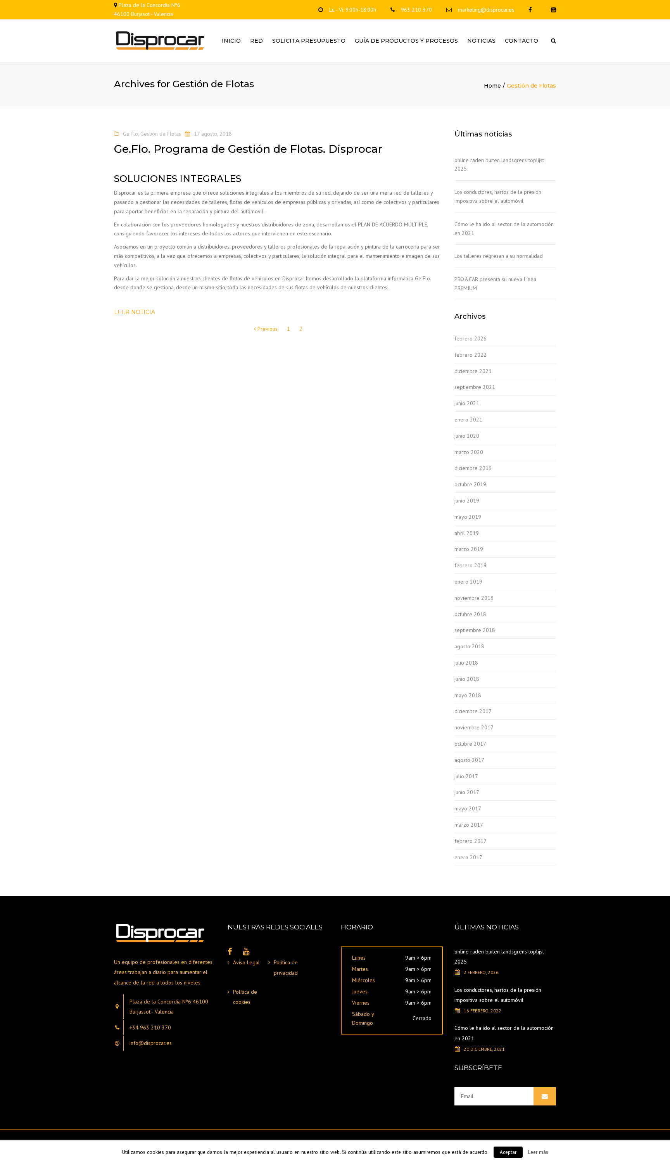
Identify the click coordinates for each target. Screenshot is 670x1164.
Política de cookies (245, 997)
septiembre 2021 (474, 386)
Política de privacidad (286, 967)
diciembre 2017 (473, 711)
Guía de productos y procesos (406, 40)
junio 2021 (466, 403)
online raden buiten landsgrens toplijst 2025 (499, 165)
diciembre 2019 (473, 468)
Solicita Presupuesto (308, 40)
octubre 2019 (470, 484)
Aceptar (508, 1152)
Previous (267, 328)
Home (492, 85)
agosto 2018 (469, 646)
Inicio (231, 40)
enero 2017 (468, 857)
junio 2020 (466, 435)
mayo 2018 (467, 695)
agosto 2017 (469, 759)
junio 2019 (466, 500)
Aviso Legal (246, 962)
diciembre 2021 (473, 371)
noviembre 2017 (474, 727)
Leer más (538, 1151)
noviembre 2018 (474, 597)
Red (256, 40)
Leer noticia (134, 312)
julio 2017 (466, 776)
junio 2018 (466, 678)
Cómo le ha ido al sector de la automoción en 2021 (504, 229)
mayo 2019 (467, 516)
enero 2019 (468, 581)
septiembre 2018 (474, 630)
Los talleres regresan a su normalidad (498, 255)
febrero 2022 (470, 354)
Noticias (481, 40)
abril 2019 (466, 533)
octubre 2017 (470, 743)
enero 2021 (468, 419)
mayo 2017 (467, 808)
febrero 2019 (470, 565)
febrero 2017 (470, 841)
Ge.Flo (130, 133)
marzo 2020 (468, 452)
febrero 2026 (470, 338)
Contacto (521, 40)
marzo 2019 (468, 549)
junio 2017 (466, 792)
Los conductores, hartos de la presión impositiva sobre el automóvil (497, 196)
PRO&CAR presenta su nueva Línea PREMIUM (495, 284)
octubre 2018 (470, 614)
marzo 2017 (468, 824)
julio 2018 (466, 662)
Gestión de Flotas (160, 133)
